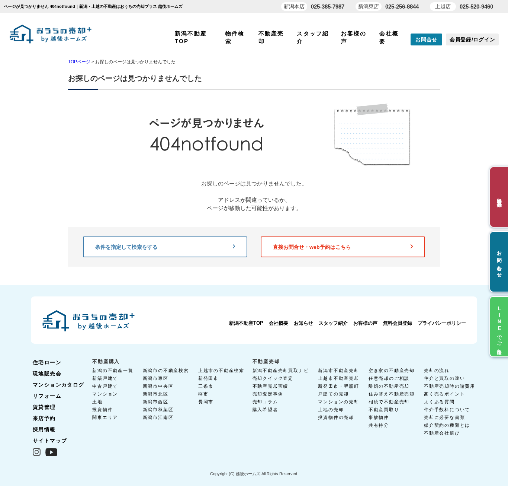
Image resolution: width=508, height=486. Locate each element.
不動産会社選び (442, 433)
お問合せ (426, 39)
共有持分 (379, 425)
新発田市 (208, 378)
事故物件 (379, 417)
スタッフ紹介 (333, 323)
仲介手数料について (447, 409)
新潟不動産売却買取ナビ (281, 370)
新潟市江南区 (158, 417)
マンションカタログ (58, 385)
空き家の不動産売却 (392, 370)
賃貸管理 (44, 407)
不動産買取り (384, 409)
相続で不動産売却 (389, 401)
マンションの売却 (338, 401)
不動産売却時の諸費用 (449, 386)
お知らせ (303, 323)
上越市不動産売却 (338, 378)
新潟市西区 (155, 401)
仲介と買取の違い (444, 378)
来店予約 (44, 418)
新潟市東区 (155, 378)
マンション (105, 394)
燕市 (203, 394)
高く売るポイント (444, 394)
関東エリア (105, 417)
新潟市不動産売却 (338, 370)
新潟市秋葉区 (158, 409)
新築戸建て (105, 378)
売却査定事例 (268, 394)
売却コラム (265, 401)
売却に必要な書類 (444, 417)
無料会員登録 (397, 323)
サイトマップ (50, 441)
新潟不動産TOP (246, 323)
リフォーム (47, 396)
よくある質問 (439, 401)
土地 (97, 401)
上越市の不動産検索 (221, 370)
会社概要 (278, 323)
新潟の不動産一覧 (112, 370)
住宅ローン (47, 362)
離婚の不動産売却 (389, 386)
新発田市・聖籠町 (338, 386)
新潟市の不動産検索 (166, 370)
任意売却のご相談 (389, 378)
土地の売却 (331, 409)
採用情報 (44, 429)
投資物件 (102, 409)
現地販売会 (47, 374)
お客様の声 (365, 323)
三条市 (205, 386)
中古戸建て (105, 386)
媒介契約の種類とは (447, 425)
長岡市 (205, 401)
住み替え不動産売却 (392, 394)
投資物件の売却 (336, 417)
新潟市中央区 (158, 386)
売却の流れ (437, 370)
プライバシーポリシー (442, 323)
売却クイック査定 (273, 378)
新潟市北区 (155, 394)
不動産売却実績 (271, 386)
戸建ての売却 (333, 394)
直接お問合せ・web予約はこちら (312, 247)
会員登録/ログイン (472, 39)
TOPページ (79, 61)
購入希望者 (265, 409)
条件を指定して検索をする (126, 247)
